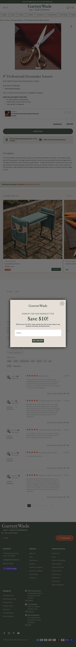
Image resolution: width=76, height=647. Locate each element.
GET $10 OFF (38, 341)
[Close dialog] (62, 303)
